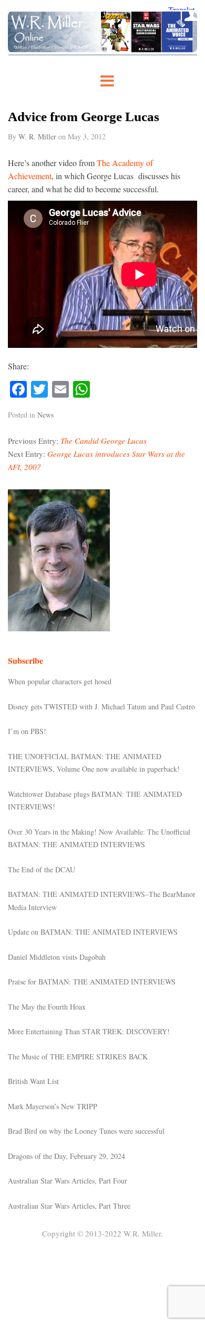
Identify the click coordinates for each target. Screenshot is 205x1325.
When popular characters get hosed (59, 681)
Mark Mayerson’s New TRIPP (52, 1106)
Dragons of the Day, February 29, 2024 (66, 1156)
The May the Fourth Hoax (47, 1007)
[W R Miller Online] (102, 52)
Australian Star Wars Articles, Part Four (67, 1181)
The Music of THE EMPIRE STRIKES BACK (78, 1056)
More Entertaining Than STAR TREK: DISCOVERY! (89, 1031)
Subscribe (25, 660)
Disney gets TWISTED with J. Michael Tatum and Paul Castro (101, 706)
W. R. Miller (37, 136)
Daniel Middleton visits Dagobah (57, 957)
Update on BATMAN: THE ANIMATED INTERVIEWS (93, 932)
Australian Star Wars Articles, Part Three (69, 1206)
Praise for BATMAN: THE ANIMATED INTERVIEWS (92, 982)
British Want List (33, 1081)
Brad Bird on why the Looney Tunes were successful (86, 1131)
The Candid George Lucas (103, 440)
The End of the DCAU (41, 869)
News (45, 415)
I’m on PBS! (27, 731)
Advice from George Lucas (83, 116)
